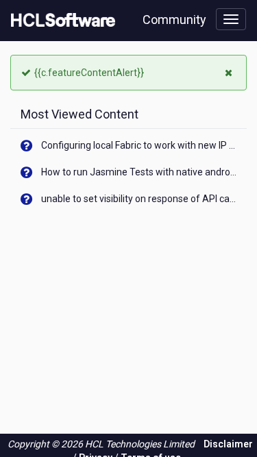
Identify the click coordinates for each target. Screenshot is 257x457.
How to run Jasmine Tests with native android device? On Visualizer (138, 171)
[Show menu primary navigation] (231, 19)
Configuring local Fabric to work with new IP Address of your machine (138, 145)
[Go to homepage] (60, 20)
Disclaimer (228, 444)
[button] (230, 71)
